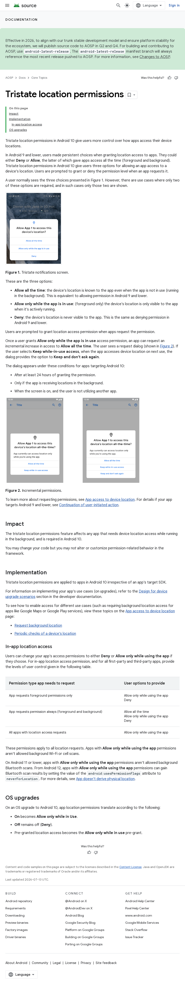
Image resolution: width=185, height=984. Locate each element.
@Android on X (76, 901)
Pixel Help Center (137, 908)
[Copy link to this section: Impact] (28, 524)
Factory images (16, 930)
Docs (22, 78)
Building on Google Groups (84, 937)
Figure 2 (166, 346)
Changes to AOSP (154, 57)
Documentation (21, 20)
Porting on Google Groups (83, 944)
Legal (57, 963)
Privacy (86, 963)
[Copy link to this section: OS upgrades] (43, 798)
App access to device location (110, 499)
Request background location (38, 625)
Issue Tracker (134, 937)
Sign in (174, 5)
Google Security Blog (80, 923)
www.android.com (138, 915)
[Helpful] (169, 77)
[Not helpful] (176, 77)
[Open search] (118, 5)
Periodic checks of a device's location (45, 633)
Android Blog (74, 915)
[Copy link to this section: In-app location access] (56, 647)
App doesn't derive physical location (105, 779)
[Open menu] (7, 5)
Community (40, 963)
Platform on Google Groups (84, 930)
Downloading (15, 915)
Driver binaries (15, 937)
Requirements (15, 908)
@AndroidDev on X (78, 908)
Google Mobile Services (142, 923)
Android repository (18, 901)
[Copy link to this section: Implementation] (51, 573)
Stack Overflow (136, 930)
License (70, 963)
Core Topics (39, 78)
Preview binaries (16, 923)
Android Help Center (140, 901)
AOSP (9, 78)
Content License (130, 867)
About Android (16, 963)
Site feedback (106, 963)
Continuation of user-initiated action (88, 505)
